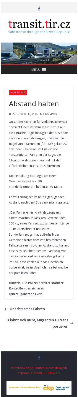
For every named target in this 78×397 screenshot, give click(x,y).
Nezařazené (18, 92)
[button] (35, 69)
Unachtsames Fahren (27, 308)
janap (34, 114)
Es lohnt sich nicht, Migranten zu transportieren (36, 323)
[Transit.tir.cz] (39, 45)
